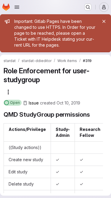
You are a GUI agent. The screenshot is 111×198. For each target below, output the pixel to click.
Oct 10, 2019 (68, 102)
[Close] (103, 21)
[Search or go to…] (87, 7)
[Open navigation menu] (17, 7)
